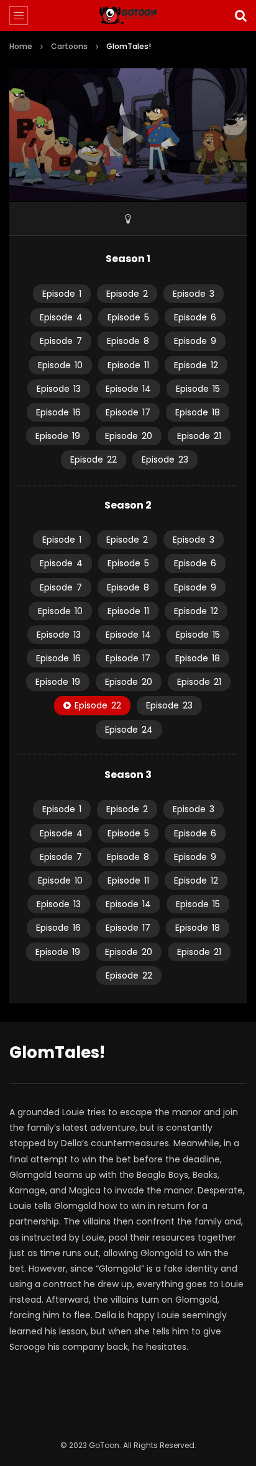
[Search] (240, 15)
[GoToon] (128, 15)
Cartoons (69, 46)
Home (20, 46)
